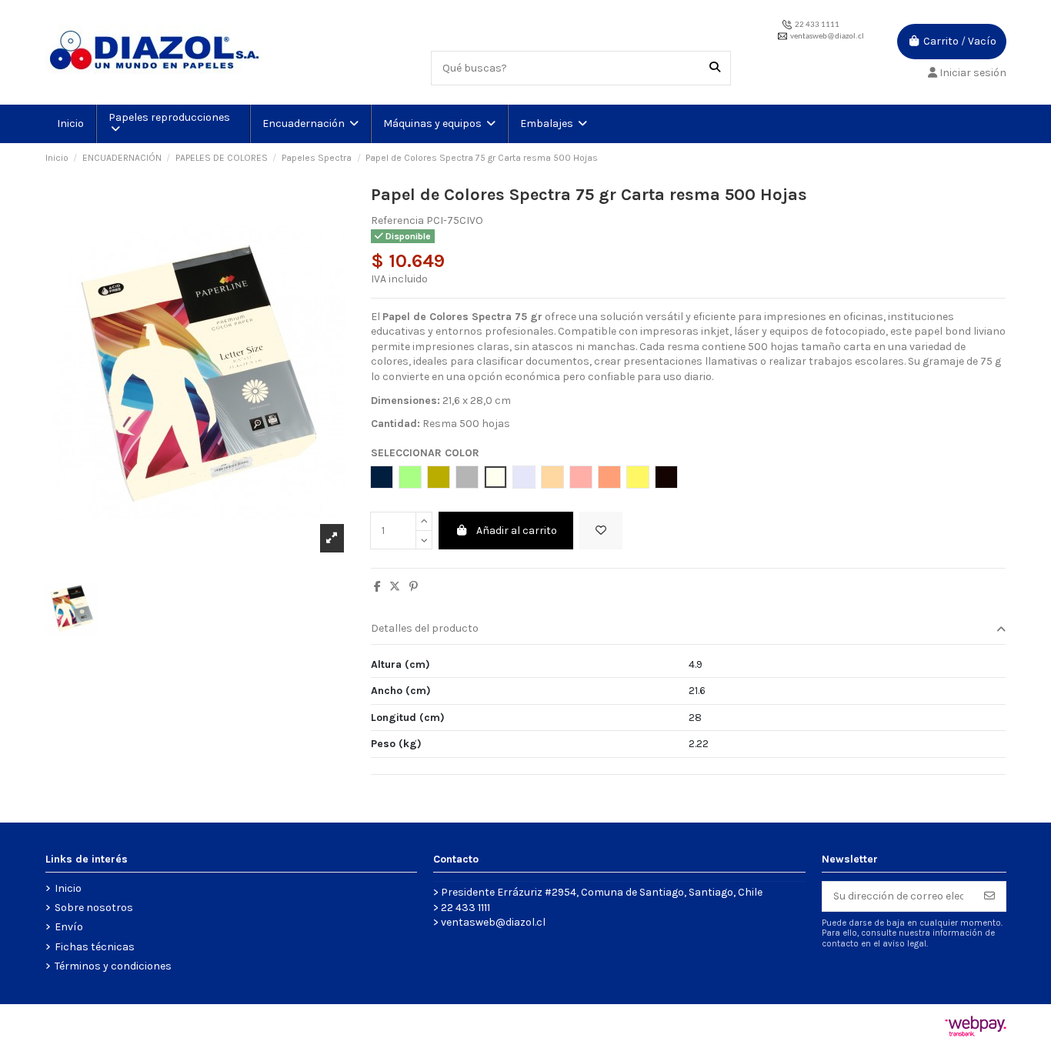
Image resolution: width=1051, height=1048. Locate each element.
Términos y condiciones (113, 966)
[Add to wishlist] (600, 530)
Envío (69, 926)
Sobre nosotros (94, 907)
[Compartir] (377, 586)
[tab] (688, 630)
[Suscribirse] (989, 896)
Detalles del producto (425, 628)
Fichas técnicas (95, 946)
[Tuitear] (394, 586)
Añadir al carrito (516, 530)
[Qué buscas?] (715, 68)
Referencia (397, 220)
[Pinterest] (413, 586)
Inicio (68, 888)
